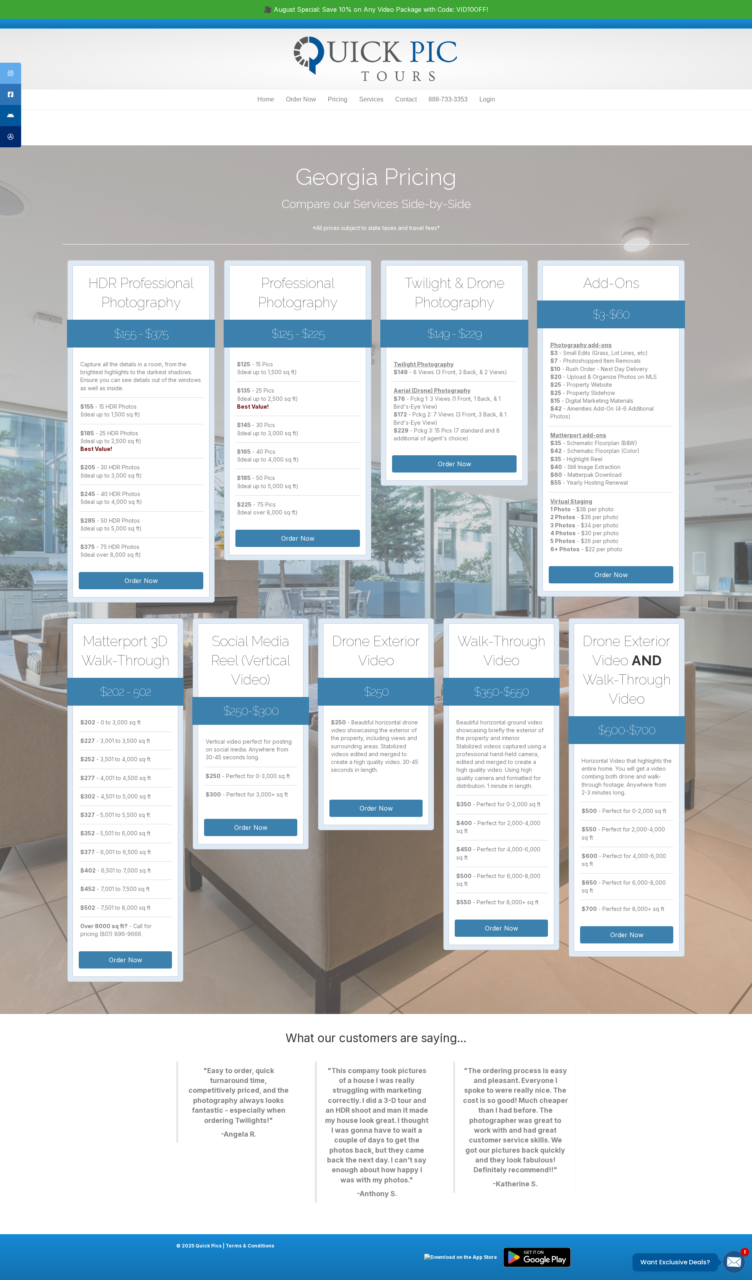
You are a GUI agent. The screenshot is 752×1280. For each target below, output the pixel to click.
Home (265, 99)
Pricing (337, 99)
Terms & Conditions (250, 1246)
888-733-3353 (448, 99)
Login (487, 99)
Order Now (301, 99)
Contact (406, 99)
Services (371, 99)
